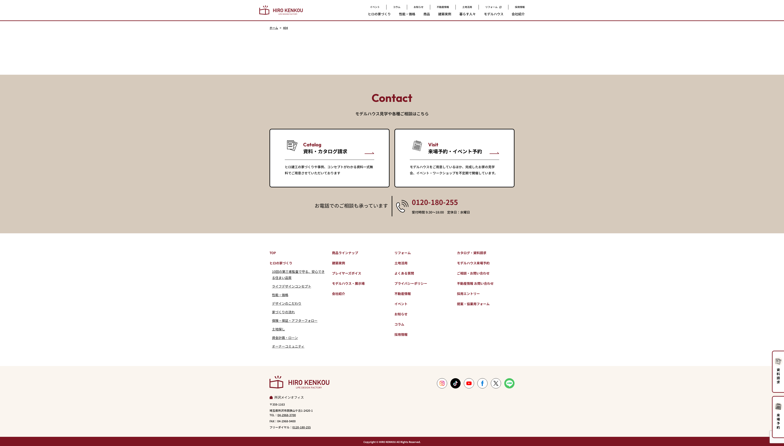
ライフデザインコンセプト (291, 286)
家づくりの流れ (283, 311)
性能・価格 (280, 294)
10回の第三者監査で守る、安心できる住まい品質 (298, 274)
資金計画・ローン (285, 337)
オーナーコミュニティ (288, 346)
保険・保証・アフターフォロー (294, 320)
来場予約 (778, 421)
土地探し (278, 329)
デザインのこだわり (286, 303)
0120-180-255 (435, 202)
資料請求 (778, 375)
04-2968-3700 (286, 415)
